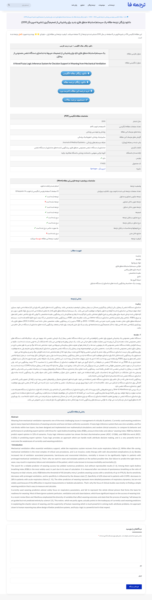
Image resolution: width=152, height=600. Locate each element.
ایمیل (140, 576)
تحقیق (82, 5)
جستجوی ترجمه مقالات (74, 99)
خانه (125, 17)
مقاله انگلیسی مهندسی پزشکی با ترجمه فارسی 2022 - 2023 (106, 17)
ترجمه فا (111, 5)
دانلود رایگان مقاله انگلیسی (75, 73)
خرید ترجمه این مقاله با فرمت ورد (75, 90)
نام (141, 566)
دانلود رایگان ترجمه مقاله (75, 82)
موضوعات (102, 5)
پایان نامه (74, 5)
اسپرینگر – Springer (97, 169)
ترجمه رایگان (91, 5)
